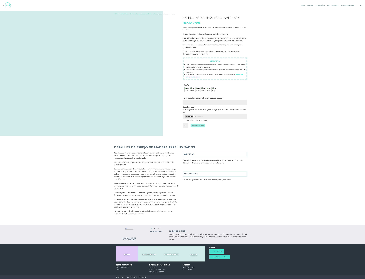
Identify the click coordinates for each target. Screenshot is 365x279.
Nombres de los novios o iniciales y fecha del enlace (203, 98)
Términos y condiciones (157, 269)
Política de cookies (188, 267)
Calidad (118, 269)
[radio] (187, 89)
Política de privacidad (156, 272)
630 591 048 (218, 251)
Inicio (116, 14)
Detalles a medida (347, 5)
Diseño (186, 85)
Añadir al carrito (198, 126)
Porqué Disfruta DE (122, 267)
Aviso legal (152, 267)
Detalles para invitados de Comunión (144, 14)
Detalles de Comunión (125, 14)
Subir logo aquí (188, 107)
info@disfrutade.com (221, 257)
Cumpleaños (320, 5)
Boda (303, 5)
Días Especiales (332, 5)
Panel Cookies (187, 269)
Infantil (310, 5)
